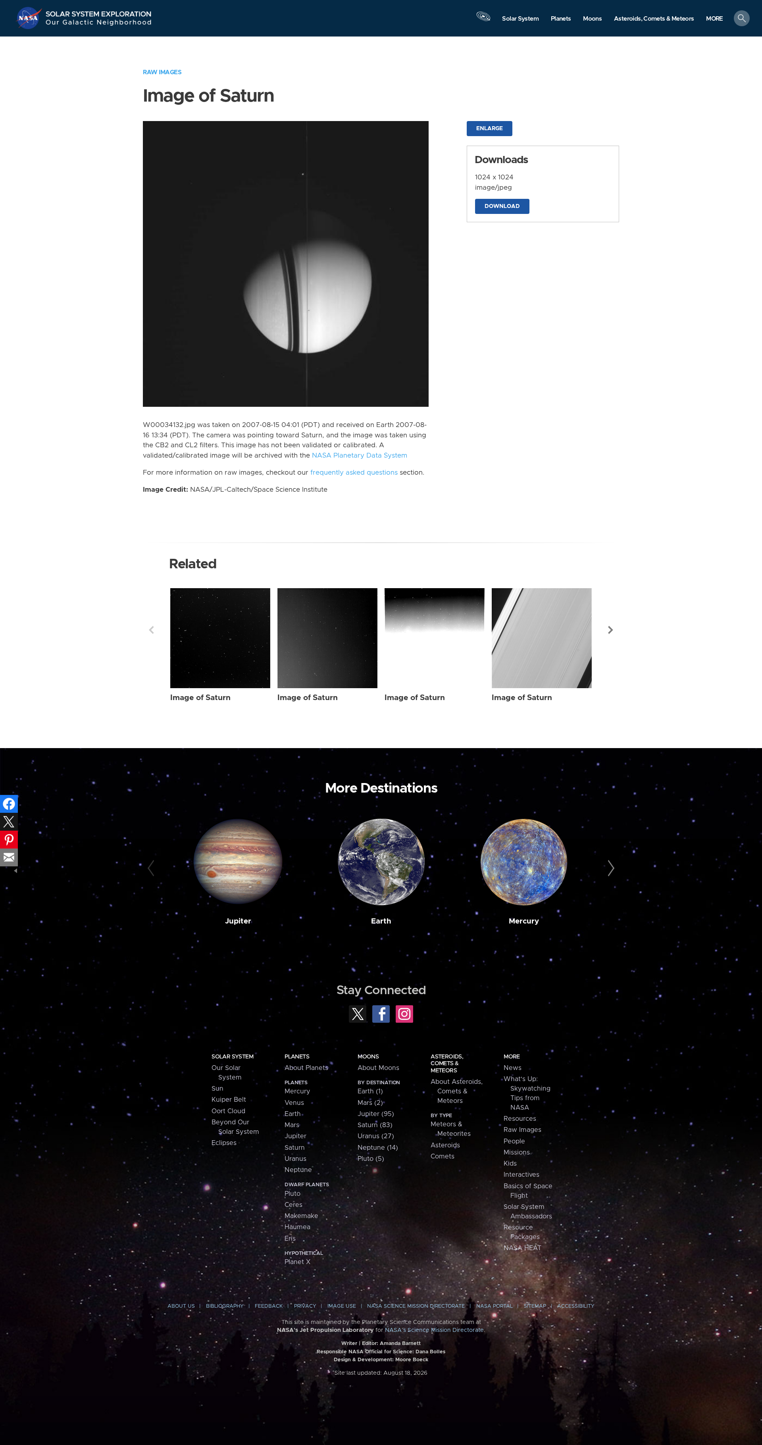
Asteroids (445, 1145)
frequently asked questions (354, 472)
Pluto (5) (371, 1159)
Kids (510, 1163)
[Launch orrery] (483, 20)
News (512, 1068)
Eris (290, 1238)
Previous (151, 630)
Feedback (269, 1306)
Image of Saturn (200, 698)
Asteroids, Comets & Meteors (447, 1064)
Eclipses (224, 1143)
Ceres (293, 1205)
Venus (294, 1103)
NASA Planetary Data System (359, 455)
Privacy (305, 1306)
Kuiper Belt (229, 1100)
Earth (381, 921)
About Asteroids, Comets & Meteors (457, 1091)
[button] (714, 19)
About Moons (378, 1068)
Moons (368, 1057)
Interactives (521, 1175)
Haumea (297, 1227)
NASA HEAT (522, 1248)
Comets (442, 1156)
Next (611, 630)
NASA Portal (494, 1306)
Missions (517, 1152)
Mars (292, 1125)
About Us (181, 1306)
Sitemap (535, 1306)
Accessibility (576, 1306)
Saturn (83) (375, 1125)
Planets (297, 1057)
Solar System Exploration (98, 12)
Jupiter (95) (376, 1114)
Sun (217, 1088)
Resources (520, 1119)
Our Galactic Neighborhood (98, 24)
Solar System (232, 1057)
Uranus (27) (376, 1136)
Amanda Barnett (400, 1343)
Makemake (301, 1216)
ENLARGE (489, 128)
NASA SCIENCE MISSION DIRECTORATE (416, 1306)
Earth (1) (370, 1091)
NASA (30, 18)
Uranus (295, 1159)
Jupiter (238, 921)
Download (502, 206)
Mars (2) (370, 1103)
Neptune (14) (378, 1148)
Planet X (297, 1262)
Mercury (524, 921)
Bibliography (225, 1306)
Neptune (298, 1170)
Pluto (292, 1194)
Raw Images (162, 72)
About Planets (306, 1068)
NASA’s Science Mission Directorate (434, 1330)
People (514, 1141)
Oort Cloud (228, 1111)
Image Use (341, 1306)
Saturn (295, 1148)
